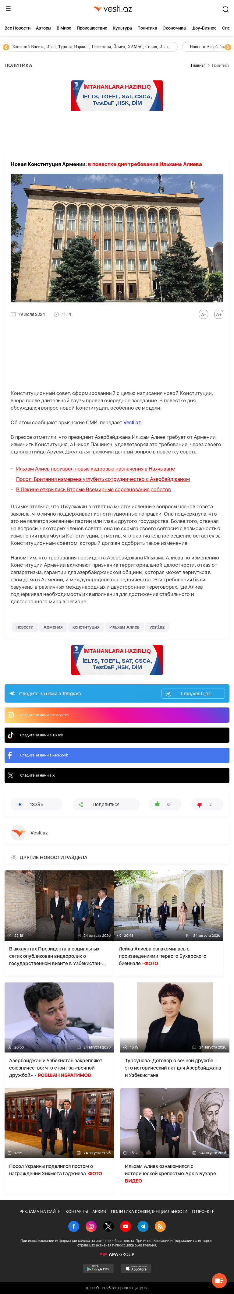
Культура (122, 28)
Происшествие (92, 28)
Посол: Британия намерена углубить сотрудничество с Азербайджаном (103, 479)
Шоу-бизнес (204, 28)
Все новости (17, 28)
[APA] (117, 1254)
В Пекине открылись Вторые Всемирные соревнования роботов (93, 489)
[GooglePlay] (98, 1268)
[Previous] (6, 47)
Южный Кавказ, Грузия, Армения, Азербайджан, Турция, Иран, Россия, (148, 46)
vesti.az (157, 627)
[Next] (228, 47)
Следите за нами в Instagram (44, 715)
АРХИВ (99, 1211)
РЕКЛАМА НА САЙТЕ (40, 1211)
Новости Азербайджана (39, 46)
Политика (147, 28)
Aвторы (43, 28)
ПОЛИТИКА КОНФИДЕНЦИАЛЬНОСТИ (149, 1211)
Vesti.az (132, 422)
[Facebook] (73, 1227)
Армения (53, 627)
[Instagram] (91, 1227)
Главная (198, 65)
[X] (108, 1227)
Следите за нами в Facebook (44, 755)
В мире (64, 28)
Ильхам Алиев (124, 627)
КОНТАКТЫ (77, 1211)
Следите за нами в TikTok (41, 735)
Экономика (174, 28)
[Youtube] (125, 1227)
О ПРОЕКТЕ (203, 1211)
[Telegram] (142, 1227)
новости (25, 627)
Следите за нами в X (37, 775)
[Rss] (160, 1227)
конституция (86, 627)
